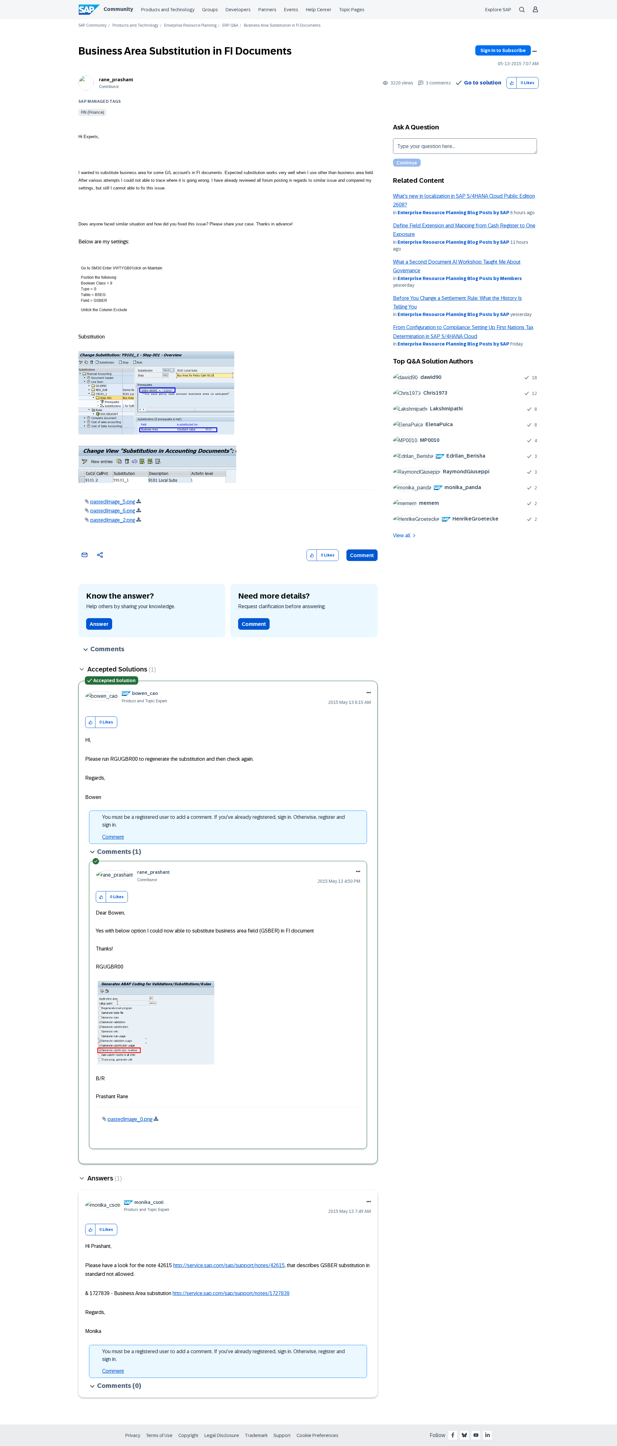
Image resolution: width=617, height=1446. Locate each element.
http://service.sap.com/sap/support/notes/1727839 (231, 1293)
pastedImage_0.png (130, 1119)
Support (282, 1435)
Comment (362, 555)
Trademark (256, 1435)
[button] (512, 83)
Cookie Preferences (317, 1435)
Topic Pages (351, 9)
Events (291, 9)
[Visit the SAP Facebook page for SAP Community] (452, 1435)
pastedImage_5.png (112, 501)
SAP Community (92, 25)
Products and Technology (167, 9)
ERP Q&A (230, 25)
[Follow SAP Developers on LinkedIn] (487, 1435)
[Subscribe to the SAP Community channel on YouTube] (475, 1435)
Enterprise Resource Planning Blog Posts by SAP (453, 212)
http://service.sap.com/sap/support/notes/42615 (229, 1265)
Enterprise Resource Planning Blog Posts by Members (460, 278)
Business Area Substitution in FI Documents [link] (282, 25)
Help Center (318, 9)
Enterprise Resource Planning (190, 25)
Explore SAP (498, 9)
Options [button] (534, 51)
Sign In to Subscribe (503, 50)
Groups (210, 9)
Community (118, 9)
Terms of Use (159, 1435)
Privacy (132, 1435)
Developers (238, 9)
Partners (267, 9)
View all (401, 535)
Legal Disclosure (221, 1435)
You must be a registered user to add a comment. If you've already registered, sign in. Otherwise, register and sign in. (223, 821)
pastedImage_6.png (112, 510)
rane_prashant (116, 79)
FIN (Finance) (92, 112)
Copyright (188, 1435)
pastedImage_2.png (112, 520)
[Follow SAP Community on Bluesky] (464, 1435)
